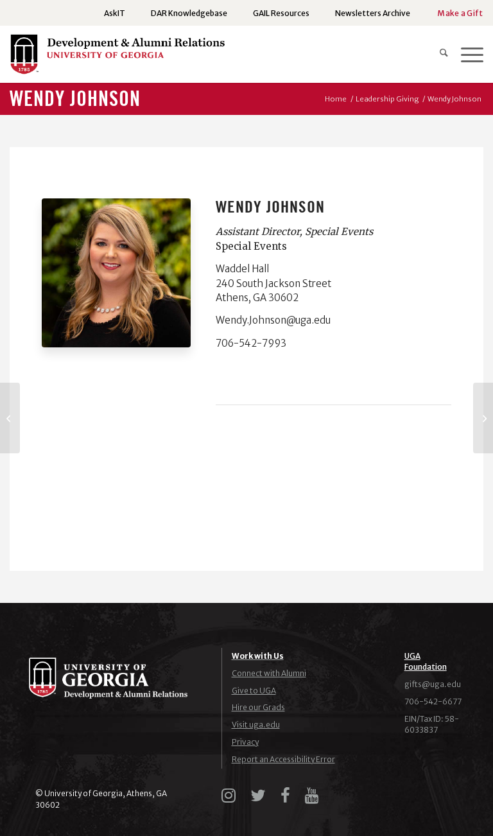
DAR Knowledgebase (189, 13)
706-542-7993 (251, 343)
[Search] (437, 54)
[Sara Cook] (483, 418)
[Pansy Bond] (10, 418)
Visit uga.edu (256, 724)
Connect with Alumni (269, 673)
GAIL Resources (281, 13)
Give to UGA (254, 690)
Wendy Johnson (75, 99)
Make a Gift (460, 13)
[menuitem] (114, 13)
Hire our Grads (258, 707)
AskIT (114, 13)
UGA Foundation (425, 661)
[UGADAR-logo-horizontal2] (117, 57)
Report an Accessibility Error (283, 759)
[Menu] (465, 54)
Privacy (245, 742)
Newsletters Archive (372, 13)
